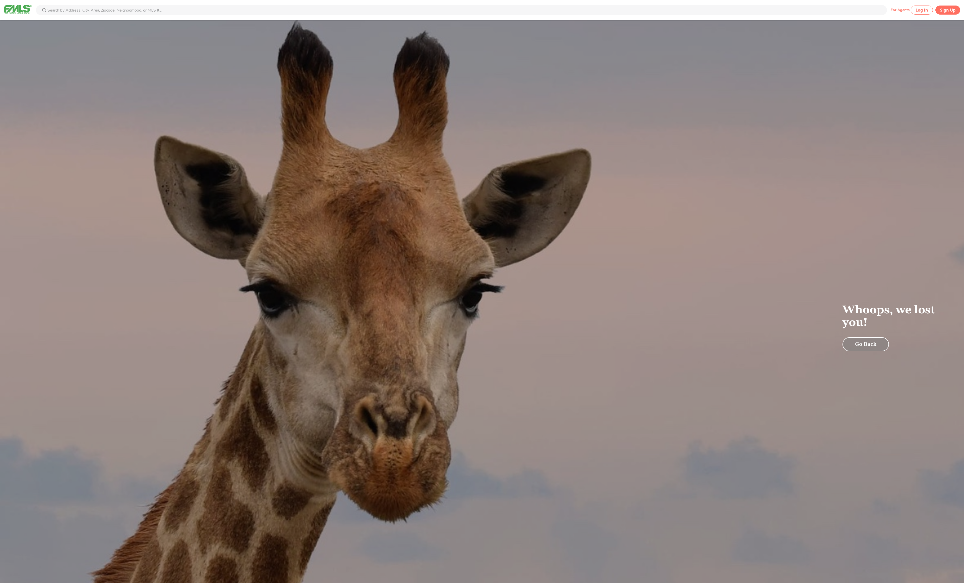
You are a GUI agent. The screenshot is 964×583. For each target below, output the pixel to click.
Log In (922, 10)
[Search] (44, 10)
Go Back (865, 344)
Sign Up (947, 10)
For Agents (900, 10)
